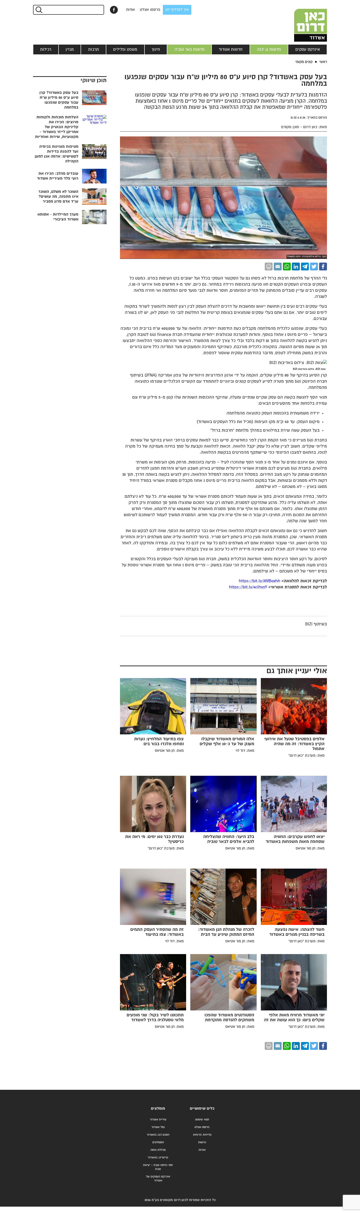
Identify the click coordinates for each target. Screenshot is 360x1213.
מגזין (70, 49)
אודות (130, 9)
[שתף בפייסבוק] (114, 10)
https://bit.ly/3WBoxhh (259, 581)
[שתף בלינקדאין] (296, 266)
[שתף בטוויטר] (314, 266)
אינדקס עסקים (307, 49)
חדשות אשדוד (230, 49)
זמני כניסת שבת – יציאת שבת (158, 1167)
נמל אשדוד (158, 1127)
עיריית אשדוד (158, 1119)
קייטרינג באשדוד (158, 1157)
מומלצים (158, 1108)
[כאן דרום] (302, 21)
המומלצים (158, 1142)
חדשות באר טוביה (189, 49)
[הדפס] (269, 266)
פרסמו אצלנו (150, 9)
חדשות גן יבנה (269, 49)
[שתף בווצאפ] (287, 266)
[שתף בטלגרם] (305, 266)
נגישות (202, 1142)
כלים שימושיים (202, 1108)
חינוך (156, 49)
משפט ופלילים (125, 49)
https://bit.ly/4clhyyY (248, 587)
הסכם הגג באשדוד (158, 1134)
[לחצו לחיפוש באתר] (38, 10)
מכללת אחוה (158, 1150)
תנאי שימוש (202, 1119)
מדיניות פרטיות (202, 1134)
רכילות (45, 49)
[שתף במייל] (278, 266)
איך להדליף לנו (177, 9)
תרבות (93, 49)
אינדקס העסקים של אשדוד (158, 1178)
